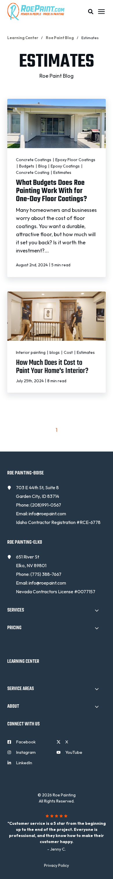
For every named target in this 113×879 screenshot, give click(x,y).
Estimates (62, 172)
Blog (43, 166)
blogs (55, 352)
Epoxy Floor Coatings (75, 159)
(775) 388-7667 (45, 574)
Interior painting (31, 352)
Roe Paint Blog (60, 37)
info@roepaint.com (47, 513)
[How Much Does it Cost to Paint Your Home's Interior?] (56, 342)
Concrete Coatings (34, 159)
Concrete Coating (33, 172)
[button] (90, 11)
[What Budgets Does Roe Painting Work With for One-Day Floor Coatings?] (56, 187)
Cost (69, 352)
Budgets (27, 166)
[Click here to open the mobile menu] (101, 11)
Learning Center (23, 37)
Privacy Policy (56, 865)
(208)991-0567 (45, 505)
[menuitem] (30, 744)
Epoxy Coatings (66, 166)
